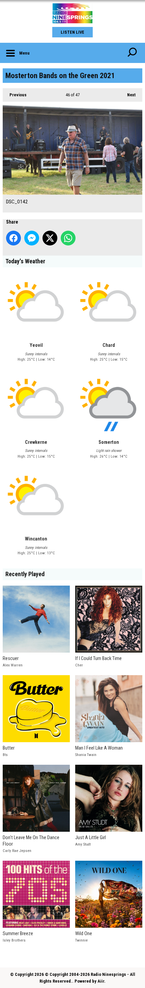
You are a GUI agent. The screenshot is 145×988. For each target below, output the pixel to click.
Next (128, 94)
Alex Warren (13, 665)
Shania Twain (85, 755)
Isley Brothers (14, 940)
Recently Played (25, 574)
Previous (15, 94)
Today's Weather (25, 261)
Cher (79, 665)
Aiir (100, 981)
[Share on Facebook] (13, 238)
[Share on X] (49, 238)
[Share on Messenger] (31, 238)
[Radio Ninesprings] (72, 13)
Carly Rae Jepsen (17, 851)
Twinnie (81, 940)
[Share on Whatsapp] (68, 238)
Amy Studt (83, 844)
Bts (5, 755)
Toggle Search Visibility (132, 53)
